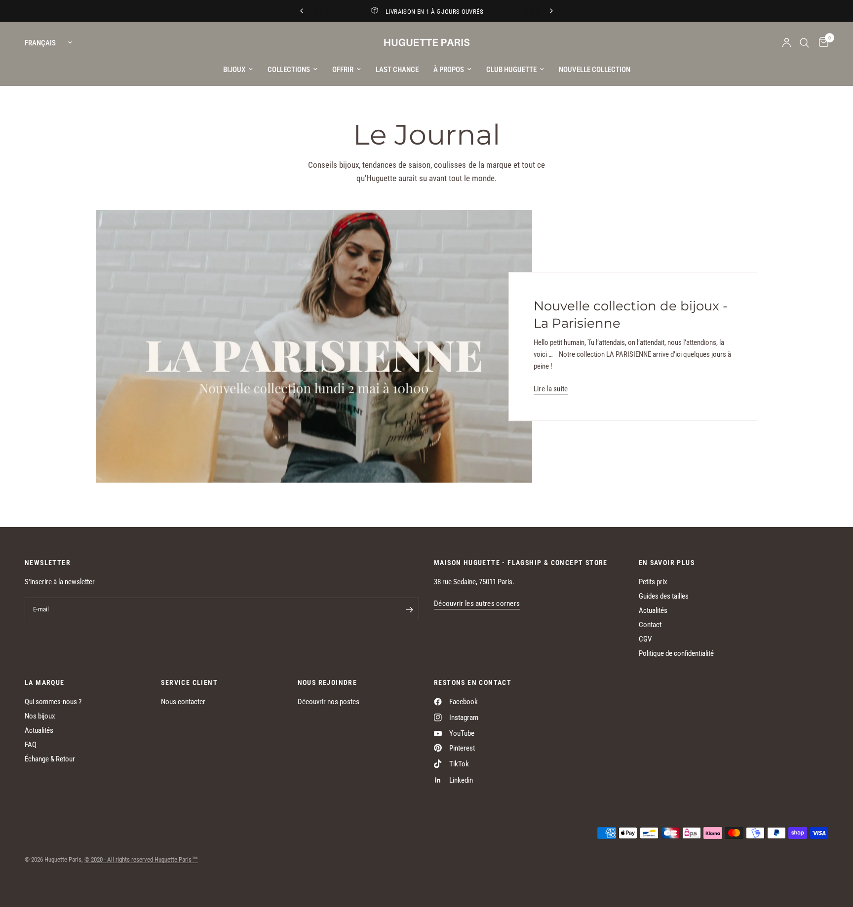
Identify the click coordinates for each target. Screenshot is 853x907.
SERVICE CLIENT (189, 682)
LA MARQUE (45, 682)
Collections (289, 69)
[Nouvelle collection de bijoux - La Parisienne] (314, 346)
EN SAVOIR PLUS (667, 562)
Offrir (342, 69)
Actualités (653, 610)
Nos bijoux (40, 716)
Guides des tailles (664, 596)
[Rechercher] (804, 43)
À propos (448, 69)
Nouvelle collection (594, 69)
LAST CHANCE (397, 69)
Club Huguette (511, 69)
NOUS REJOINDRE (327, 682)
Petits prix (653, 581)
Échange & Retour (50, 759)
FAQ (31, 744)
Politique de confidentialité (676, 653)
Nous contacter (183, 701)
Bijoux (234, 69)
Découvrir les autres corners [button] (477, 604)
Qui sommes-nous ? (53, 701)
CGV (645, 639)
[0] (821, 43)
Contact (650, 624)
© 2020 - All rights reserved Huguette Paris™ (141, 859)
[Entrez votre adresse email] (409, 609)
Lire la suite (551, 389)
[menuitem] (238, 69)
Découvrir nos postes (328, 701)
